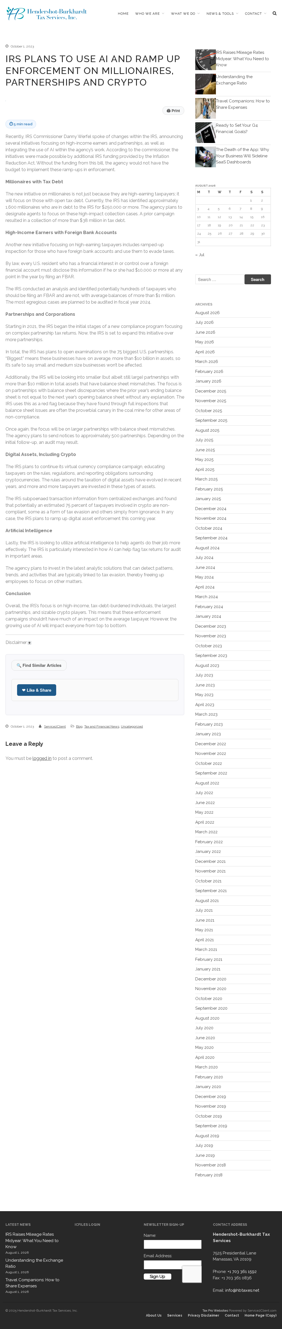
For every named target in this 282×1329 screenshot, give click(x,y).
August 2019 (207, 1135)
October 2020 (208, 998)
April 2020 (205, 1057)
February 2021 (208, 959)
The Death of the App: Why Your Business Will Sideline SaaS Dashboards (242, 156)
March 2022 (206, 831)
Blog (79, 726)
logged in (41, 758)
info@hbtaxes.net (242, 1290)
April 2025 (204, 469)
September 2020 (211, 1008)
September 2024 (211, 537)
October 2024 (208, 528)
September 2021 (211, 890)
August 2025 (207, 430)
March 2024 (206, 596)
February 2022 (209, 841)
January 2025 (208, 498)
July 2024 (204, 557)
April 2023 (204, 704)
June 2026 (205, 332)
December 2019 (210, 1096)
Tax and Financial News (101, 726)
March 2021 (206, 949)
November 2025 (210, 400)
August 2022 (207, 783)
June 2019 (205, 1155)
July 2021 (204, 910)
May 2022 (204, 812)
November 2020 (210, 988)
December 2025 (210, 391)
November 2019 (210, 1106)
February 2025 (209, 489)
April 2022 (204, 822)
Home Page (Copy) (260, 1315)
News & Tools (220, 13)
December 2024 (210, 508)
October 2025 (208, 410)
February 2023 (209, 724)
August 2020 (207, 1018)
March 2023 (206, 714)
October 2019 (208, 1116)
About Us (154, 1315)
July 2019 (204, 1145)
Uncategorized (132, 726)
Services (174, 1315)
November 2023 (210, 635)
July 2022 (204, 792)
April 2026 (205, 351)
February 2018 (209, 1175)
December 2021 (210, 861)
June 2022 (205, 802)
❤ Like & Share (36, 690)
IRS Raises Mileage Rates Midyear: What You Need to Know (242, 58)
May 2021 (204, 929)
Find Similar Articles (39, 665)
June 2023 (205, 685)
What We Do (183, 13)
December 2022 (210, 743)
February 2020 (209, 1077)
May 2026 (204, 341)
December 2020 (210, 979)
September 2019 (211, 1125)
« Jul (199, 254)
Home (123, 13)
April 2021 (204, 939)
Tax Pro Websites (215, 1310)
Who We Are (147, 13)
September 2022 (211, 773)
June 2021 (204, 920)
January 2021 (207, 969)
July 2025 (204, 439)
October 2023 (208, 645)
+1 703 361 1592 (242, 1271)
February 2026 (209, 371)
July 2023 (204, 675)
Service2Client (55, 726)
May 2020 (204, 1047)
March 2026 (206, 361)
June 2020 (205, 1037)
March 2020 (206, 1067)
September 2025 (211, 420)
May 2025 (204, 459)
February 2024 (209, 606)
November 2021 (210, 871)
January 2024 (208, 616)
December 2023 (210, 626)
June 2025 (205, 449)
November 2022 (210, 753)
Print (173, 110)
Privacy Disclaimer (203, 1315)
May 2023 (204, 694)
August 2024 (207, 547)
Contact (253, 13)
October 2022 (208, 763)
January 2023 (208, 733)
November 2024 (210, 518)
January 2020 (208, 1086)
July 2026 (204, 322)
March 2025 (206, 479)
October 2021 (208, 881)
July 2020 (204, 1027)
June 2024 (205, 567)
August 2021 (207, 900)
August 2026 (207, 312)
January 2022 (208, 851)
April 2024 (205, 587)
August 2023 (207, 665)
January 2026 (208, 381)
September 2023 (211, 655)
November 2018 (210, 1165)
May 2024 (204, 577)
